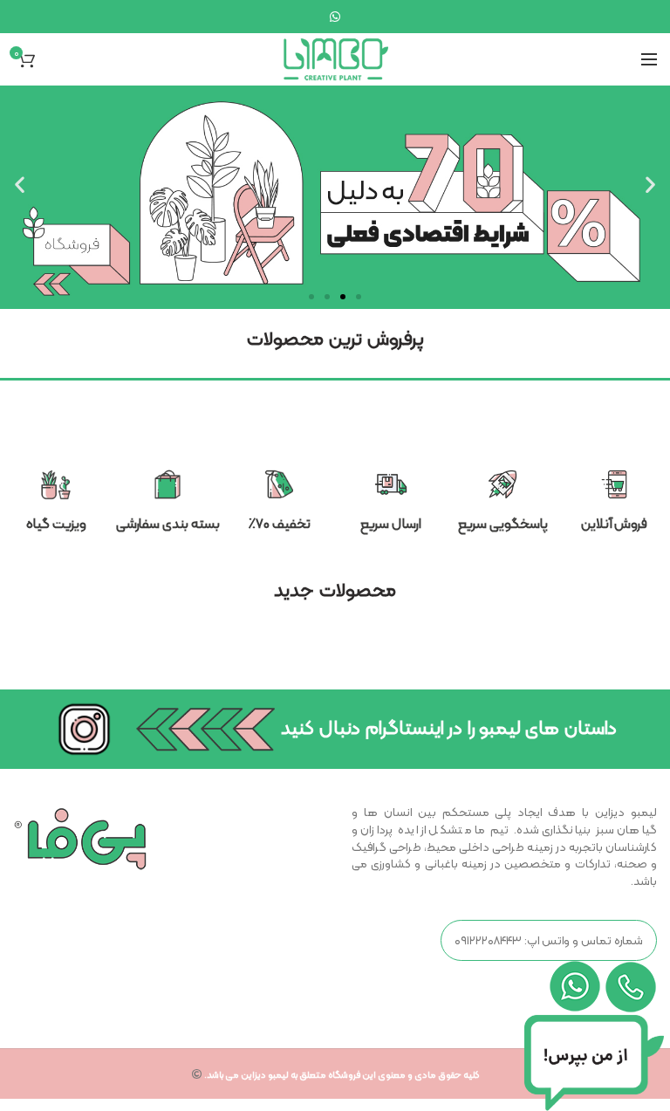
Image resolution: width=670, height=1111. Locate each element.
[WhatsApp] (335, 16)
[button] (311, 296)
